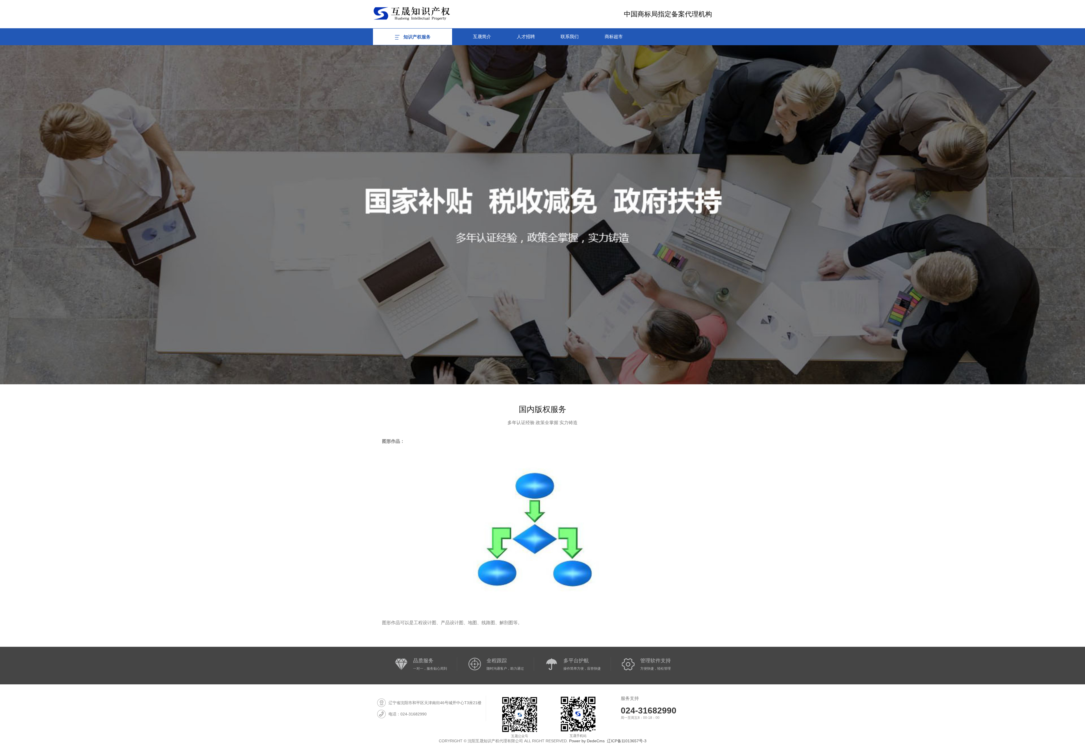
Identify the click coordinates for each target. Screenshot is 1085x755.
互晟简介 (482, 36)
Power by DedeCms (587, 741)
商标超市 (614, 36)
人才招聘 (526, 36)
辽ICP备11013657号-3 (626, 741)
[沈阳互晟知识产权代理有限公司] (412, 13)
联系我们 (570, 36)
